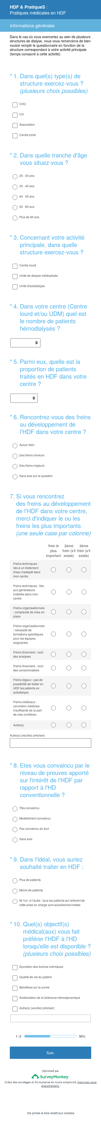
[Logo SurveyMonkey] (50, 1076)
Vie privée (33, 1113)
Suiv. (50, 1052)
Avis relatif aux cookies (59, 1113)
